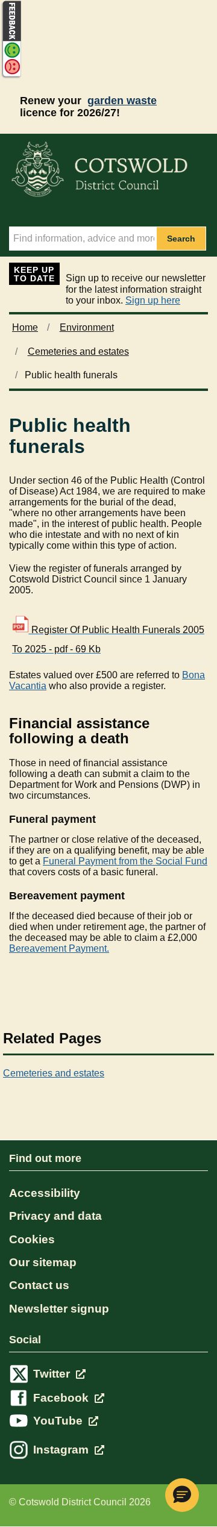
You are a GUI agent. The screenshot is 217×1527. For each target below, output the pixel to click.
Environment (87, 327)
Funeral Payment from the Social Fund (125, 861)
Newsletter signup (59, 1308)
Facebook (62, 1397)
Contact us (39, 1285)
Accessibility (44, 1193)
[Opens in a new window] (11, 76)
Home (25, 327)
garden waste (122, 101)
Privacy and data (55, 1216)
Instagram (62, 1449)
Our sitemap (43, 1262)
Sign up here (152, 300)
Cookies (32, 1239)
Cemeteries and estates (78, 351)
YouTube (59, 1420)
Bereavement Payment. (59, 948)
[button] (182, 1495)
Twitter (53, 1373)
